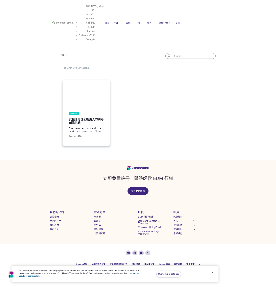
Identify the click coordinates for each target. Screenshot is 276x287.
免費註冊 (178, 216)
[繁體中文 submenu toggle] (199, 264)
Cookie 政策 (81, 264)
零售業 (97, 216)
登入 (149, 23)
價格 (107, 23)
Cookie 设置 (164, 264)
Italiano (91, 31)
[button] (11, 274)
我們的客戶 (55, 221)
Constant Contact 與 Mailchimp (149, 222)
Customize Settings (169, 274)
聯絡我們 (54, 225)
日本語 (91, 27)
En (93, 10)
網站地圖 (178, 264)
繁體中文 (90, 6)
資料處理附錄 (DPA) (119, 264)
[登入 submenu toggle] (194, 221)
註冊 (140, 23)
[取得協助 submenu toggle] (194, 225)
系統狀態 (178, 233)
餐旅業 (97, 221)
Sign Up (99, 6)
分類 (62, 55)
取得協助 (178, 225)
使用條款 (136, 264)
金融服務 (98, 229)
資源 (128, 23)
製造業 (97, 225)
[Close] (212, 272)
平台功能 (73, 114)
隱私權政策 (149, 264)
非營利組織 (99, 233)
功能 (116, 23)
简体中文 (90, 22)
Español (90, 14)
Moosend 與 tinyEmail (149, 227)
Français (90, 39)
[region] (115, 274)
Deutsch (90, 18)
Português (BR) (86, 35)
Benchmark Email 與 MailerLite (149, 232)
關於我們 (54, 216)
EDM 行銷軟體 (145, 216)
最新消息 (54, 229)
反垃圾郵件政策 (98, 264)
